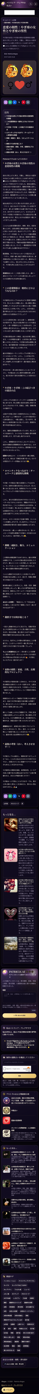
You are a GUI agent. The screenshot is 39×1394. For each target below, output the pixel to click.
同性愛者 (12, 1307)
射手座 (27, 1320)
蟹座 (13, 1346)
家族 (27, 1315)
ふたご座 (6, 1294)
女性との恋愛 (13, 1311)
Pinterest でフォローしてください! (15, 159)
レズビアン (16, 1298)
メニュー (7, 1390)
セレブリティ (8, 1289)
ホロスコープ (15, 803)
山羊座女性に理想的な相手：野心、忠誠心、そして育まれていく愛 (26, 940)
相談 (4, 990)
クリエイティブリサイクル (26, 1281)
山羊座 (14, 20)
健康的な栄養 (28, 1302)
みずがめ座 (7, 1298)
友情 (5, 1307)
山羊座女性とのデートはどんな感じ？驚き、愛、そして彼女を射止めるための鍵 (26, 911)
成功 (9, 1328)
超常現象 (26, 1346)
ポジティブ (15, 1294)
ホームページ (7, 20)
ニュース (26, 1289)
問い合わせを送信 (19, 1015)
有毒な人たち (23, 1328)
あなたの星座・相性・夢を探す (14, 1364)
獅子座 (18, 1333)
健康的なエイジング (15, 1302)
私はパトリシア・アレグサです (18, 1028)
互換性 (32, 1298)
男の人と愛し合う (9, 1337)
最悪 (15, 1328)
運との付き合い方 (9, 1350)
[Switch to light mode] (31, 4)
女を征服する (30, 1307)
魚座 (18, 1350)
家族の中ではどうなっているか (13, 1320)
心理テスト (21, 1324)
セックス (6, 1285)
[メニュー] (36, 4)
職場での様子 (26, 1341)
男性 (18, 1337)
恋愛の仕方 (30, 1324)
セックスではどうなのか (19, 1285)
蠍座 (19, 1346)
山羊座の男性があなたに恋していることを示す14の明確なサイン (26, 882)
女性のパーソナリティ (27, 1311)
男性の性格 (26, 1337)
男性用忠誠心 (8, 1341)
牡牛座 (32, 1328)
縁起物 (17, 1341)
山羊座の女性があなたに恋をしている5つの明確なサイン (26, 851)
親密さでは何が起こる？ (14, 143)
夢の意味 (20, 1307)
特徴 (12, 1333)
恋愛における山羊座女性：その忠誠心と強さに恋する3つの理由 (26, 821)
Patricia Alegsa (13, 54)
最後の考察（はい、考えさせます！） (19, 152)
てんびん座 (18, 1289)
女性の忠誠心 (19, 1315)
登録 (19, 1076)
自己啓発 (6, 1346)
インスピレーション (10, 1281)
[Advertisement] (19, 12)
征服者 (13, 1324)
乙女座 (25, 1298)
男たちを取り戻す (28, 1333)
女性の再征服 (8, 1315)
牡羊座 (6, 1333)
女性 (5, 1311)
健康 (5, 1302)
